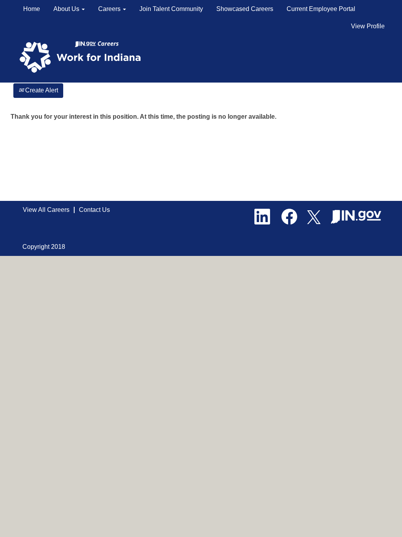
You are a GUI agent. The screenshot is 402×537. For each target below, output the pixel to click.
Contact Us (94, 209)
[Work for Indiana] (82, 56)
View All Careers (46, 209)
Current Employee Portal (321, 9)
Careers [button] (110, 9)
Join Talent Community (171, 9)
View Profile (368, 26)
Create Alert (41, 90)
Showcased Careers (244, 9)
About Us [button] (67, 9)
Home (31, 9)
